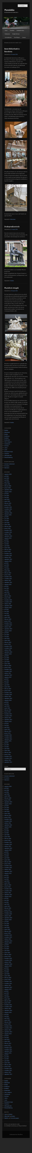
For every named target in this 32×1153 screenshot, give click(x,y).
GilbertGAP (6, 1116)
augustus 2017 (7, 677)
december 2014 (8, 735)
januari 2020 (7, 621)
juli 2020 (6, 609)
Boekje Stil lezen (15, 34)
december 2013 (8, 756)
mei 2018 (6, 659)
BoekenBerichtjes (20, 30)
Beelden (12, 280)
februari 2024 (7, 526)
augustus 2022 (7, 561)
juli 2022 (6, 563)
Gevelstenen (7, 443)
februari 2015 (7, 731)
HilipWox (6, 1118)
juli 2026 (6, 476)
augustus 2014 (7, 741)
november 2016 (8, 694)
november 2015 (8, 715)
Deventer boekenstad (9, 464)
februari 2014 (7, 752)
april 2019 (6, 638)
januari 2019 (7, 644)
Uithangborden (8, 455)
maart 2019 (7, 640)
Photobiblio (9, 10)
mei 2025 (6, 497)
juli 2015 (6, 723)
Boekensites (7, 34)
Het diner (6, 445)
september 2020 (8, 605)
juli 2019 (6, 632)
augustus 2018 (7, 654)
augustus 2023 (7, 538)
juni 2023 (6, 542)
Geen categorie (8, 442)
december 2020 (8, 600)
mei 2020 (6, 613)
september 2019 (8, 628)
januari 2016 (7, 712)
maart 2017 (7, 686)
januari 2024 (7, 528)
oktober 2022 (7, 557)
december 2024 (8, 507)
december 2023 (8, 530)
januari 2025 (7, 505)
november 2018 (8, 648)
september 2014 (8, 739)
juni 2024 (6, 518)
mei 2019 (6, 636)
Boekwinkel (7, 440)
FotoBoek (12, 30)
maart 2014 (7, 750)
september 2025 (8, 489)
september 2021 (8, 582)
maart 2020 (7, 617)
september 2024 (8, 513)
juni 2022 (6, 565)
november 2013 (8, 758)
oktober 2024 (7, 511)
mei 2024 (6, 520)
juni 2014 (6, 744)
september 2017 (8, 675)
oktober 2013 (7, 760)
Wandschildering (8, 457)
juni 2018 (6, 657)
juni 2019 (6, 634)
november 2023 (8, 532)
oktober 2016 (7, 696)
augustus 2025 (7, 491)
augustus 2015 (7, 721)
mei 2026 (6, 480)
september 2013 (8, 762)
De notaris (6, 465)
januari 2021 (7, 598)
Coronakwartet (8, 37)
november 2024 (8, 509)
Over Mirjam (17, 37)
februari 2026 (7, 485)
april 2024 (6, 522)
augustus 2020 (7, 607)
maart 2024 (7, 524)
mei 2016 (6, 704)
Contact (24, 37)
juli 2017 (6, 679)
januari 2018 (7, 667)
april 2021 (6, 592)
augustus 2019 (7, 630)
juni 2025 (6, 495)
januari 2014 (7, 754)
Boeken (6, 434)
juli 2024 (6, 516)
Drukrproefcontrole (11, 227)
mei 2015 (6, 725)
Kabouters (6, 467)
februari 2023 (7, 549)
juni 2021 (6, 588)
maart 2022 (7, 571)
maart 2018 (7, 663)
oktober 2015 (7, 717)
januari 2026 (7, 487)
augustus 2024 (7, 514)
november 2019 (8, 625)
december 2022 (8, 553)
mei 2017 (6, 683)
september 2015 (8, 719)
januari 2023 (7, 551)
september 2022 (8, 559)
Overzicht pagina (15, 1118)
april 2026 (6, 482)
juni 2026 (6, 478)
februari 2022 (7, 572)
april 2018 (6, 661)
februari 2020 (7, 619)
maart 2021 (7, 594)
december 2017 (8, 669)
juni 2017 (6, 681)
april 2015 (6, 727)
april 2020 (6, 615)
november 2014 (8, 737)
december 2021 (8, 576)
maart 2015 (7, 729)
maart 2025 (7, 501)
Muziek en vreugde (11, 288)
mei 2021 (6, 590)
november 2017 (8, 671)
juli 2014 (6, 742)
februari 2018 (7, 665)
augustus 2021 (7, 584)
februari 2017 (7, 688)
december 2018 (8, 646)
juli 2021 (6, 586)
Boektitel (6, 438)
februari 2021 (7, 596)
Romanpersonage (8, 451)
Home (6, 30)
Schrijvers (6, 453)
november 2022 (8, 555)
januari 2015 (7, 733)
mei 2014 (6, 746)
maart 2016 (7, 708)
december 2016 (8, 692)
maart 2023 (7, 547)
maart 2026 (7, 484)
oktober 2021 (7, 580)
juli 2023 (6, 540)
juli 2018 (6, 655)
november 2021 (8, 578)
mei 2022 (6, 567)
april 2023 (6, 545)
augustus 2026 (7, 474)
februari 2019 (7, 642)
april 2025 (6, 499)
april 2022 (6, 569)
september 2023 (8, 536)
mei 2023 (6, 543)
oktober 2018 (7, 650)
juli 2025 (6, 493)
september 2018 (8, 652)
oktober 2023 (7, 534)
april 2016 (6, 706)
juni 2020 (6, 611)
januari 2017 (7, 690)
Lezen (5, 449)
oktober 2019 (7, 626)
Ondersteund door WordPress (16, 1134)
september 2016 (8, 698)
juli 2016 (6, 702)
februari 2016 (7, 710)
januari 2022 (7, 574)
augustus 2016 (7, 700)
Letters (6, 447)
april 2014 (6, 748)
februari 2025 (7, 503)
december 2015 (8, 713)
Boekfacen (7, 436)
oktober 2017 (7, 673)
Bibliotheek (12, 219)
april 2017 (6, 684)
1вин (5, 1114)
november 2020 (8, 601)
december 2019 (8, 623)
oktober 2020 (7, 603)
